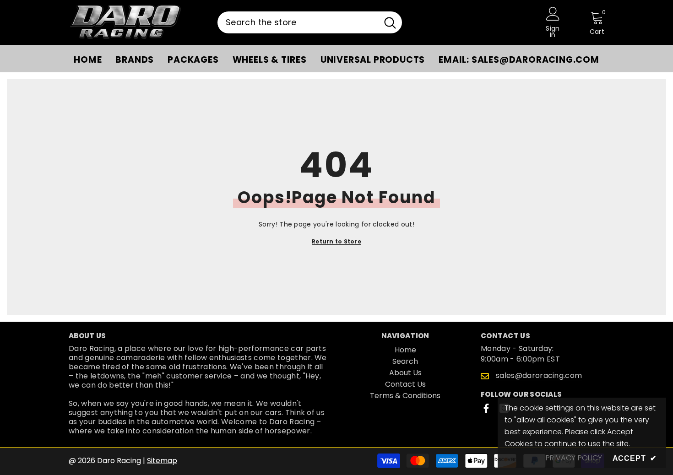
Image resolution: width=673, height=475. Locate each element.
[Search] (309, 22)
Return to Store (336, 241)
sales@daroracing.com (539, 375)
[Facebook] (486, 408)
